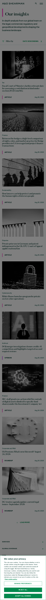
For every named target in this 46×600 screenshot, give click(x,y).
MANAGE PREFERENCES (23, 583)
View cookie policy (11, 579)
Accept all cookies (23, 596)
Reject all (23, 590)
